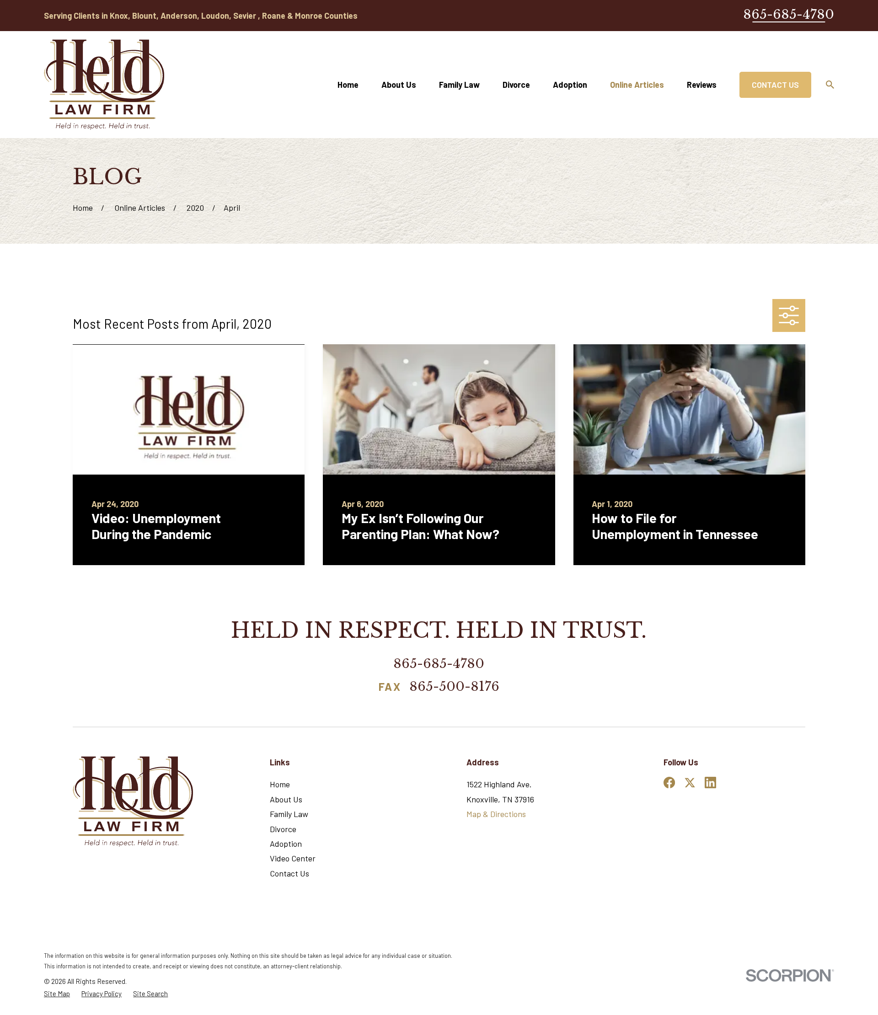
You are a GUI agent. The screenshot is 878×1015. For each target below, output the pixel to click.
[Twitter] (690, 782)
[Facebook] (669, 782)
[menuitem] (57, 994)
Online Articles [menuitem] (637, 85)
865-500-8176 (454, 687)
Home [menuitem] (348, 85)
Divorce (283, 829)
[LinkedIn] (710, 782)
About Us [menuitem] (398, 85)
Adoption (286, 844)
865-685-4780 (788, 14)
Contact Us (775, 85)
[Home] (104, 84)
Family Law (289, 814)
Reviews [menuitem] (702, 85)
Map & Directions (496, 814)
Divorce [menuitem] (516, 85)
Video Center (293, 858)
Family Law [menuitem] (459, 85)
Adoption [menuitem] (570, 85)
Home (280, 784)
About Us (286, 799)
